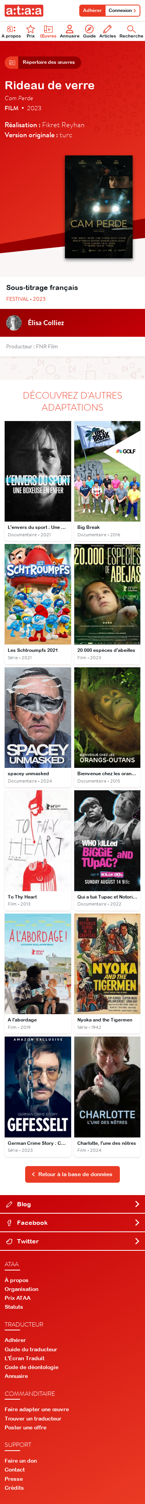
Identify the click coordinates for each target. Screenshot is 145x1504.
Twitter (27, 1241)
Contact (15, 1469)
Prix (31, 36)
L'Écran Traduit (24, 1358)
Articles (107, 36)
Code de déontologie (31, 1367)
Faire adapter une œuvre (37, 1409)
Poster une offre (25, 1427)
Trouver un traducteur (33, 1418)
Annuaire (70, 36)
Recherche (131, 36)
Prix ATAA (18, 1298)
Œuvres (48, 36)
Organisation (21, 1289)
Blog (23, 1203)
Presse (14, 1479)
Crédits (14, 1488)
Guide (89, 36)
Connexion (120, 10)
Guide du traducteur (31, 1349)
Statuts (14, 1307)
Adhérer (92, 10)
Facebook (31, 1222)
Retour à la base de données (75, 1174)
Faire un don (21, 1461)
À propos (11, 36)
